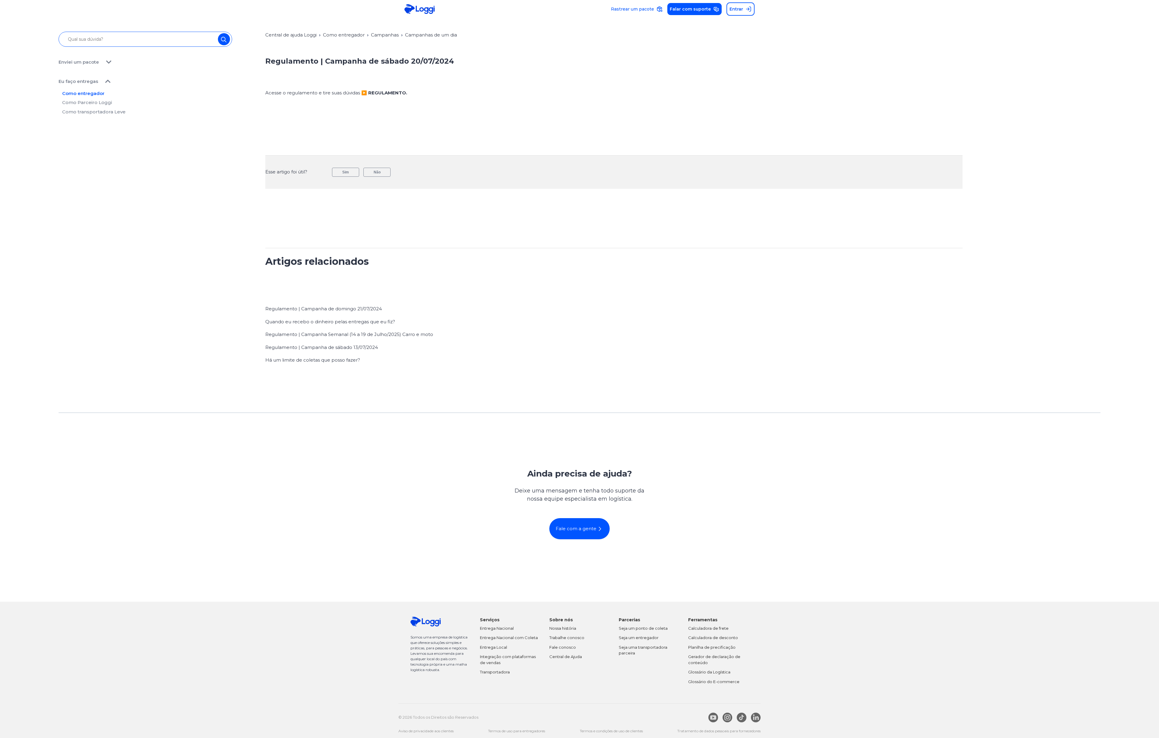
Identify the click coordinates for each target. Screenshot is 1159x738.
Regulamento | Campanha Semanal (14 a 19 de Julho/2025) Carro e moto (349, 334)
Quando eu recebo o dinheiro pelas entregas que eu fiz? (330, 322)
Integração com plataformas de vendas (508, 659)
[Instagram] (727, 717)
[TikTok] (741, 717)
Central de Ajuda (565, 656)
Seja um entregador (639, 637)
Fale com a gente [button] (576, 528)
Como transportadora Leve (94, 112)
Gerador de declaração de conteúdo (714, 659)
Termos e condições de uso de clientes (611, 731)
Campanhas (385, 35)
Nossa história (562, 628)
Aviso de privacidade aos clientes (426, 731)
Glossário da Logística (709, 672)
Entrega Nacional (497, 628)
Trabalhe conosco (566, 637)
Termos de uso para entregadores (516, 731)
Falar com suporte (690, 9)
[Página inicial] (419, 9)
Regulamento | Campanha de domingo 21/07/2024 (323, 309)
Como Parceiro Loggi (87, 102)
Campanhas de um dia (431, 35)
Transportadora (495, 672)
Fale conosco (562, 647)
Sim (345, 172)
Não (377, 172)
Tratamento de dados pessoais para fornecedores (719, 731)
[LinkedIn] (756, 717)
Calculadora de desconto (713, 637)
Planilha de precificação (712, 647)
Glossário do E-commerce (713, 681)
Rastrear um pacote (632, 9)
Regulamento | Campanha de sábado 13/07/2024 (321, 347)
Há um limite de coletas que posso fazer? (312, 360)
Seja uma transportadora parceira (643, 650)
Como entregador (83, 93)
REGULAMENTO (387, 93)
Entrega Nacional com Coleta (509, 637)
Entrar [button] (736, 9)
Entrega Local (493, 647)
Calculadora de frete (708, 628)
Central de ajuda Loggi (291, 35)
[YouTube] (713, 717)
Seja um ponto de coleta (643, 628)
